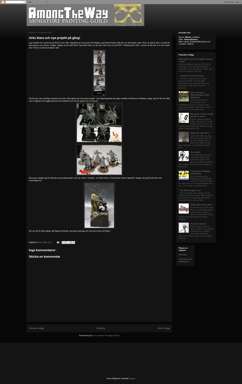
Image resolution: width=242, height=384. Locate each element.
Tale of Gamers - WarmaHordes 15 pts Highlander (199, 94)
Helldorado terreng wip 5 (201, 204)
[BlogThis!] (65, 242)
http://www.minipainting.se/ (185, 260)
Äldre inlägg (164, 328)
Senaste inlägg (36, 328)
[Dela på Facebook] (71, 242)
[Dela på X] (68, 242)
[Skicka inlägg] (58, 242)
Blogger (132, 378)
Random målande (198, 224)
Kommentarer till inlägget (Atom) (106, 335)
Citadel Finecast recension (192, 76)
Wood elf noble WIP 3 (200, 133)
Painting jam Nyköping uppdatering (200, 172)
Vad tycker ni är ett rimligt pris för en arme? (201, 115)
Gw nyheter (195, 152)
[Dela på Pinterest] (73, 242)
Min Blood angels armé (190, 190)
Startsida (100, 328)
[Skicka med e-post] (63, 242)
